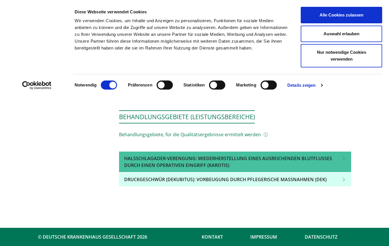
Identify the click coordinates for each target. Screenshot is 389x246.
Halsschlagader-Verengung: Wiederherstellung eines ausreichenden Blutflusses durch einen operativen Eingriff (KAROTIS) (228, 161)
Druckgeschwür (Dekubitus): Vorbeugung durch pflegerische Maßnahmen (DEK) (225, 179)
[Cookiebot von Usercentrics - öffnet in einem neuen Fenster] (37, 85)
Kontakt (212, 236)
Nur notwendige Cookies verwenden (341, 55)
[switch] (165, 85)
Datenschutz (321, 236)
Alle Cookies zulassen (341, 15)
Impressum (263, 236)
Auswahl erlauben (341, 33)
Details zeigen (301, 85)
